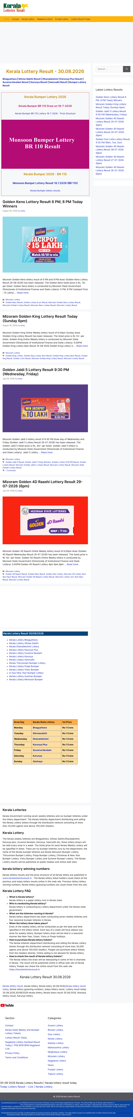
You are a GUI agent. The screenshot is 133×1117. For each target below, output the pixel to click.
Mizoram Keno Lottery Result (43, 305)
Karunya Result (39, 82)
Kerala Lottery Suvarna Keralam (25, 653)
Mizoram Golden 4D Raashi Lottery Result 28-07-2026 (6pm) (110, 149)
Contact (15, 19)
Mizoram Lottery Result (67, 305)
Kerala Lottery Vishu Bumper (24, 669)
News (51, 1065)
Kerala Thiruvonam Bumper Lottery (27, 663)
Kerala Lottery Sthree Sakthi (23, 643)
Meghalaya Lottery (57, 1052)
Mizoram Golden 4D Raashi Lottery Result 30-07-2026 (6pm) (110, 132)
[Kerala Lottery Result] (16, 8)
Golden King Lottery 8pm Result (66, 356)
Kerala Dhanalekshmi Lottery (24, 646)
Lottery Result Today (80, 19)
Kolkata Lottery (56, 1043)
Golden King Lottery (14, 356)
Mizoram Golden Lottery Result (16, 305)
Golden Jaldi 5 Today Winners (38, 462)
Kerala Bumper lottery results (45, 190)
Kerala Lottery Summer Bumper (25, 676)
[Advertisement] (66, 41)
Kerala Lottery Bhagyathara (23, 640)
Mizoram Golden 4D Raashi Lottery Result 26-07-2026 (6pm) (110, 170)
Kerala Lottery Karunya (21, 656)
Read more (23, 292)
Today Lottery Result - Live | (18, 1086)
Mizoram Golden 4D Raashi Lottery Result (36, 577)
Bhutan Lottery (55, 1030)
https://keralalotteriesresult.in (24, 969)
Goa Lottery (54, 1034)
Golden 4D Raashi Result (16, 574)
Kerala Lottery (28, 19)
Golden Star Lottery (54, 574)
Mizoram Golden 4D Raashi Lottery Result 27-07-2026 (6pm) (110, 160)
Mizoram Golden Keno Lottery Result (64, 302)
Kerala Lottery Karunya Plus (23, 650)
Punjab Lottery (62, 19)
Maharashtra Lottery (58, 1047)
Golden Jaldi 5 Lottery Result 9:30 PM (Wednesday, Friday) (36, 372)
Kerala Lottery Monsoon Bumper (26, 679)
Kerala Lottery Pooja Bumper (24, 666)
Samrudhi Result (58, 82)
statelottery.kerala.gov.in (10, 1105)
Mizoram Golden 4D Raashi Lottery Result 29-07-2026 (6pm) (43, 484)
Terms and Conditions (16, 1057)
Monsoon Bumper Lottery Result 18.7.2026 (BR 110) (45, 183)
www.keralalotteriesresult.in (17, 878)
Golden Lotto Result (22, 358)
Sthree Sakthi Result (29, 79)
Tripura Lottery (55, 1074)
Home (6, 19)
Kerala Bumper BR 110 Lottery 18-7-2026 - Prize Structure (45, 113)
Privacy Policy (12, 1053)
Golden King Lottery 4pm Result (38, 356)
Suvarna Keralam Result (16, 82)
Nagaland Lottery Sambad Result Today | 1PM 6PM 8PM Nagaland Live (22, 1045)
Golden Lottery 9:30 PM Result (65, 462)
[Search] (126, 69)
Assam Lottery (55, 1025)
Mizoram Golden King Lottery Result (47, 358)
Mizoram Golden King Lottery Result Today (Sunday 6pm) (40, 318)
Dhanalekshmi (50, 79)
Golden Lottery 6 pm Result (35, 302)
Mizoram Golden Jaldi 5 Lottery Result (32, 465)
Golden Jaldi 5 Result (15, 462)
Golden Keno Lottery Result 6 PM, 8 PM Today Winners (43, 204)
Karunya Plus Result (71, 79)
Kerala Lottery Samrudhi (21, 659)
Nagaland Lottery (45, 19)
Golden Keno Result (14, 302)
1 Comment (11, 470)
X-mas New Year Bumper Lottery (26, 673)
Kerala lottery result (13, 986)
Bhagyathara (10, 79)
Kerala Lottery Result (70, 1096)
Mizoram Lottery (13, 299)
